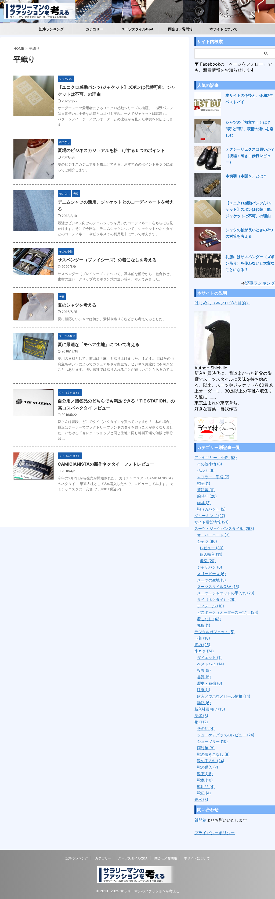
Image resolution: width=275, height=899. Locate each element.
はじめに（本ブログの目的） (222, 302)
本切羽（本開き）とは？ (246, 176)
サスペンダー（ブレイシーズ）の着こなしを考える (107, 259)
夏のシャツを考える (77, 305)
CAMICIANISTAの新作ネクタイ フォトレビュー (106, 464)
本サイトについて (223, 29)
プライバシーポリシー (214, 832)
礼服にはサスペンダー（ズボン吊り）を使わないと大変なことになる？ (250, 263)
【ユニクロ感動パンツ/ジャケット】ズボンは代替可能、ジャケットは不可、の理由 (250, 209)
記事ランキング (51, 29)
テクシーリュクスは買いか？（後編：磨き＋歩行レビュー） (250, 155)
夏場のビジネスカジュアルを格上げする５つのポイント (111, 150)
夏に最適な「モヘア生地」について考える (98, 344)
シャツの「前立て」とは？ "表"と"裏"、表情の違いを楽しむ (249, 128)
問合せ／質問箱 (180, 29)
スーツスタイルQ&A (137, 29)
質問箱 (200, 820)
